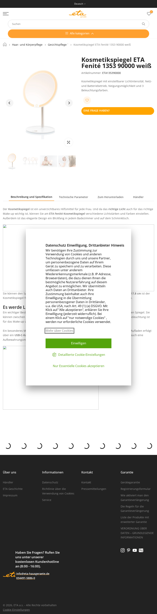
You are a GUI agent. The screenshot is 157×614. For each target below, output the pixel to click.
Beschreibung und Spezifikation (31, 197)
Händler (138, 197)
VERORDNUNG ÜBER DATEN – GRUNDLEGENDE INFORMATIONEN (137, 533)
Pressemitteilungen (93, 489)
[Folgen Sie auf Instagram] (123, 550)
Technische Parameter (73, 197)
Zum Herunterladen (110, 197)
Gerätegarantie (130, 482)
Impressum (10, 495)
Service (46, 500)
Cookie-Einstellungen (16, 610)
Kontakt (86, 482)
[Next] (69, 103)
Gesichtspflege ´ (58, 44)
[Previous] (9, 103)
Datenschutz (50, 482)
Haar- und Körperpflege (27, 44)
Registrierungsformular (136, 489)
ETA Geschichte (13, 489)
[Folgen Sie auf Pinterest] (129, 550)
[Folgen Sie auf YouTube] (134, 550)
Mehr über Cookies (59, 331)
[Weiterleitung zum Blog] (141, 550)
